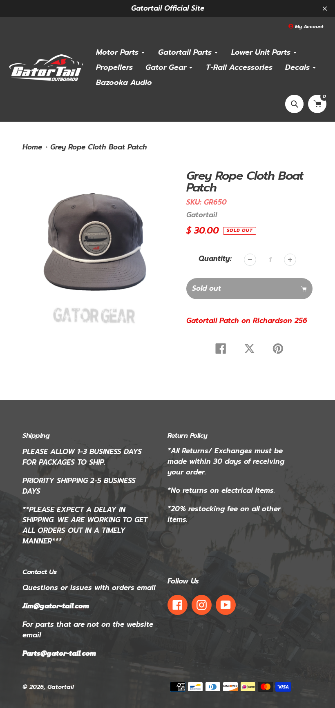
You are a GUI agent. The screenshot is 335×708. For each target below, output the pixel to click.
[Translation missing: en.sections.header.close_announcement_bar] (325, 8)
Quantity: (215, 259)
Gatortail (201, 214)
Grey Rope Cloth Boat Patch (98, 147)
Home (32, 147)
